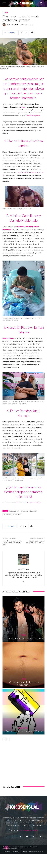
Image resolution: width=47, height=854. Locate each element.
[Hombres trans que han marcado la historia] (23, 619)
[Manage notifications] (7, 848)
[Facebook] (6, 836)
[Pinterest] (40, 836)
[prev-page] (4, 739)
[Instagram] (13, 836)
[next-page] (8, 739)
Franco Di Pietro (8, 338)
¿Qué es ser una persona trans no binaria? (23, 731)
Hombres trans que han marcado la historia (23, 638)
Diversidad (23, 728)
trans (23, 107)
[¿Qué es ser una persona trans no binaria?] (23, 711)
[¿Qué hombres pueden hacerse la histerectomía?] (23, 665)
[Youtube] (26, 836)
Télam (27, 503)
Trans (5, 12)
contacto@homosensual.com (28, 830)
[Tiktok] (33, 836)
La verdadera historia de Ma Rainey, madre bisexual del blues (12, 543)
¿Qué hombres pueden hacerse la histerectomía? (24, 683)
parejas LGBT (17, 514)
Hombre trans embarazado (28, 511)
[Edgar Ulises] (5, 24)
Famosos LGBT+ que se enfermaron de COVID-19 (35, 542)
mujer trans (7, 514)
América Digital (36, 503)
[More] (32, 32)
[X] (23, 581)
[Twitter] (20, 836)
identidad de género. (33, 116)
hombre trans (13, 511)
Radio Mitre (20, 503)
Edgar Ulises (13, 24)
